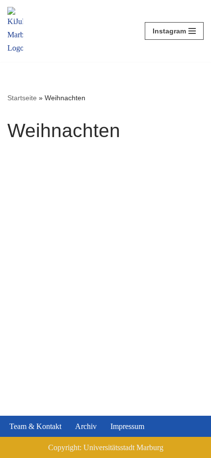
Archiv (86, 426)
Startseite (22, 98)
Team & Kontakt (35, 426)
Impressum (127, 426)
